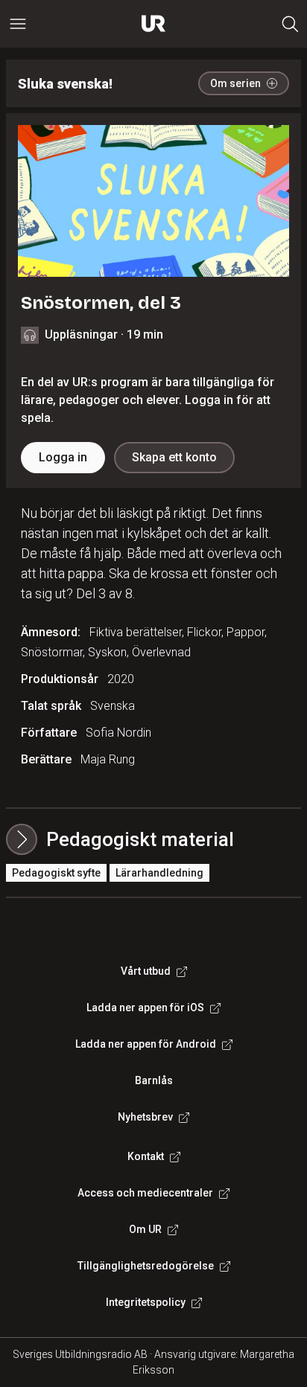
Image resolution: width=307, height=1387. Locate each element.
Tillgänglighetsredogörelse (145, 1266)
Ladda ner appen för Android (145, 1044)
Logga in (63, 457)
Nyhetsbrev (145, 1117)
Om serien (235, 83)
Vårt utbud (146, 971)
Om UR (145, 1229)
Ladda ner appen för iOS (145, 1007)
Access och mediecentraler (145, 1193)
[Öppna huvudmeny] (18, 24)
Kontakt (145, 1156)
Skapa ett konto (174, 457)
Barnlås (154, 1080)
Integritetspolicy (146, 1302)
